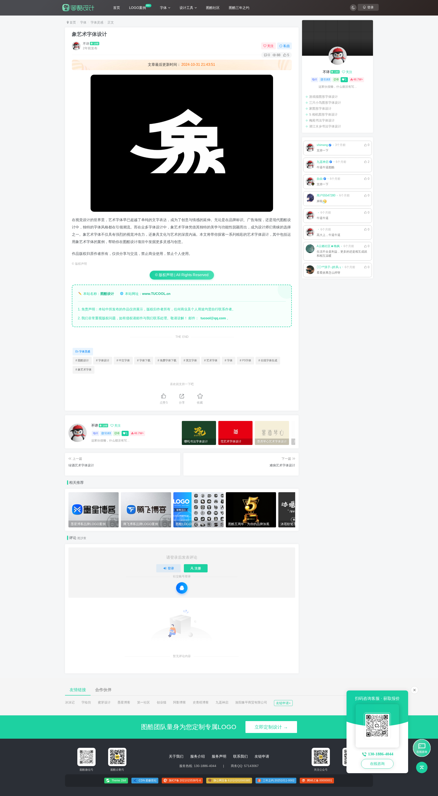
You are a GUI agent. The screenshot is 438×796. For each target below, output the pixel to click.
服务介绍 (197, 756)
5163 (107, 433)
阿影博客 (179, 702)
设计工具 (186, 8)
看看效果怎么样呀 (328, 272)
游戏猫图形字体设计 (323, 96)
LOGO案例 (139, 7)
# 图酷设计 (82, 360)
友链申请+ (283, 703)
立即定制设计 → (271, 727)
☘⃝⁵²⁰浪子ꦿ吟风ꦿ (329, 267)
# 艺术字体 (210, 360)
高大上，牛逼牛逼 (328, 235)
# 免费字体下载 (167, 360)
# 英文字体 (190, 360)
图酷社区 (213, 8)
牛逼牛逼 (322, 218)
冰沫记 (70, 702)
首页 (116, 8)
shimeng (322, 145)
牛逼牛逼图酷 (325, 167)
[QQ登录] (182, 588)
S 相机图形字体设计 (323, 114)
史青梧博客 (201, 702)
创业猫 (161, 702)
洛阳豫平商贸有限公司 (251, 702)
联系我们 (240, 756)
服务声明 (219, 756)
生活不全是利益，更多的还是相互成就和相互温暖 (342, 253)
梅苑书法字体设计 (322, 120)
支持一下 (322, 150)
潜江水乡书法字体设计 (325, 126)
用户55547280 (326, 195)
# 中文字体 (123, 360)
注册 (198, 568)
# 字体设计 (102, 360)
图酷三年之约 (239, 8)
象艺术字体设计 (89, 34)
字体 (163, 8)
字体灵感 (97, 22)
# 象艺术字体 (83, 369)
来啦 (320, 201)
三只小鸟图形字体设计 (325, 102)
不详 (86, 43)
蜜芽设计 (104, 702)
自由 (320, 178)
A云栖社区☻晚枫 (328, 246)
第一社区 (143, 702)
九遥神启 (322, 162)
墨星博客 (123, 702)
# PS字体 (245, 360)
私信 (286, 46)
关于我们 (176, 756)
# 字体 (228, 360)
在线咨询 (377, 764)
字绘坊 (86, 702)
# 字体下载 (143, 360)
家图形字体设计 (320, 108)
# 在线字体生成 (267, 360)
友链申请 (262, 756)
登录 (171, 568)
